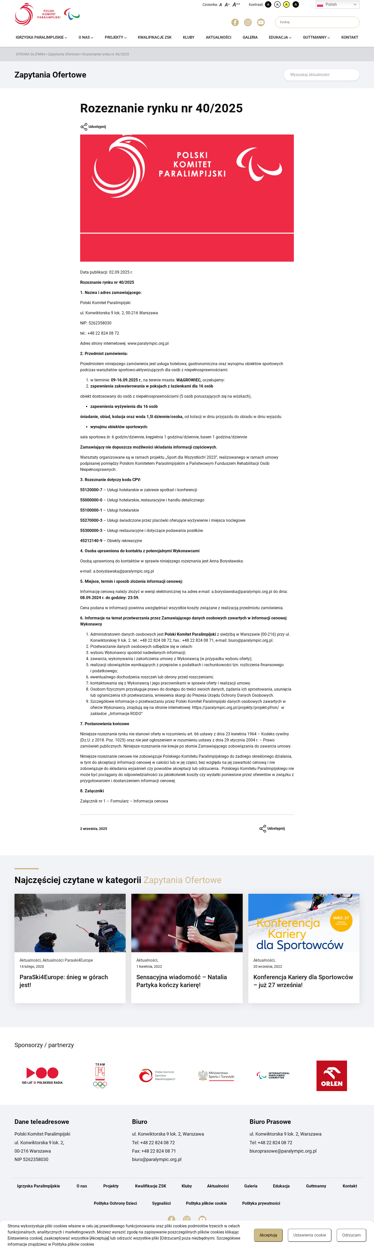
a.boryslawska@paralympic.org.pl (123, 571)
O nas (84, 37)
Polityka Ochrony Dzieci (115, 1203)
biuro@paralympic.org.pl (156, 1159)
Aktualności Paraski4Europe (67, 960)
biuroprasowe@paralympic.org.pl (283, 1151)
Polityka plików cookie (206, 1203)
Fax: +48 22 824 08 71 (154, 1151)
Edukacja (278, 37)
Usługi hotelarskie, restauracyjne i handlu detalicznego (155, 500)
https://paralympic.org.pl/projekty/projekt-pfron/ (235, 707)
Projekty (114, 37)
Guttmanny (314, 37)
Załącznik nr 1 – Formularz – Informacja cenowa (124, 801)
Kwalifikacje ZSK (154, 37)
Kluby (188, 37)
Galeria (250, 37)
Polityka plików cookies (73, 1244)
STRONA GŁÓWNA (30, 54)
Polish (331, 4)
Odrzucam (351, 1235)
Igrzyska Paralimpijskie (40, 37)
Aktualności (218, 37)
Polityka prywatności (261, 1203)
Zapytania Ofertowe (64, 54)
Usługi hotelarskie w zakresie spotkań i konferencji (152, 489)
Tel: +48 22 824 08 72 (153, 1142)
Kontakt (349, 37)
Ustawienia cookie (309, 1235)
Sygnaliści (161, 1203)
